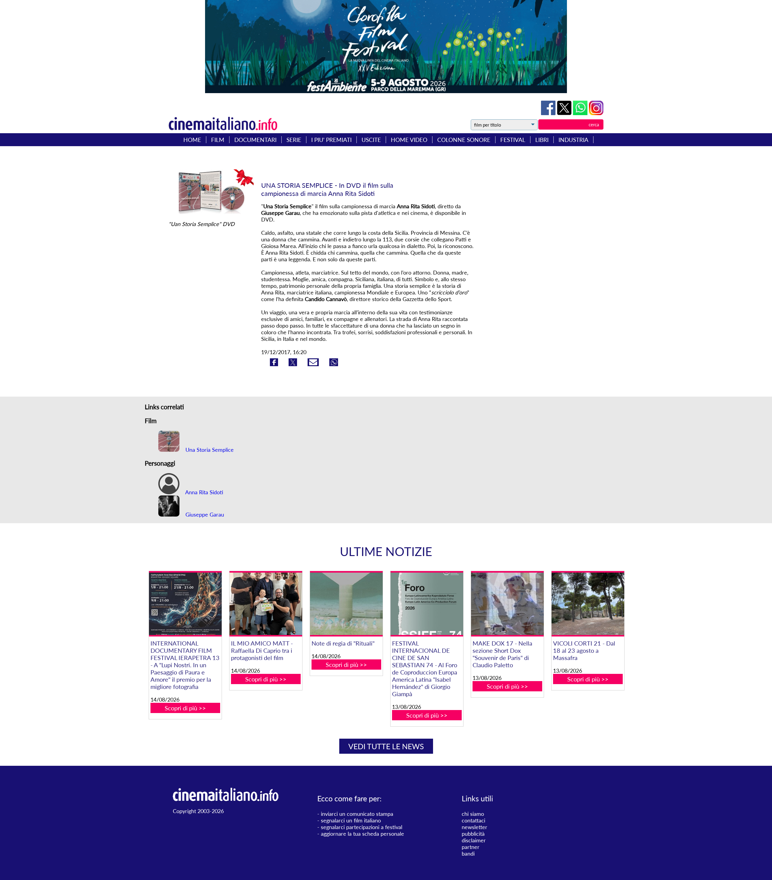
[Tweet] (565, 113)
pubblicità (473, 833)
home (192, 139)
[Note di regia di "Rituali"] (346, 603)
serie (293, 139)
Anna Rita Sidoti (203, 492)
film (217, 139)
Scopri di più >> (185, 708)
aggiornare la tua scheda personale (362, 833)
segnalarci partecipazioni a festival (361, 827)
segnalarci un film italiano (351, 820)
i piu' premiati (331, 139)
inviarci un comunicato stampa (357, 813)
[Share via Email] (314, 364)
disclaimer (474, 840)
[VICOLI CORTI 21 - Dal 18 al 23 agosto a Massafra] (588, 603)
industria (573, 139)
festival (512, 139)
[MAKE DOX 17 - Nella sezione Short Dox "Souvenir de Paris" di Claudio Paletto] (507, 603)
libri (542, 139)
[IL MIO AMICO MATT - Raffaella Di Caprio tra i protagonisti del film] (265, 603)
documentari (255, 139)
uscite (371, 139)
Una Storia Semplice (209, 449)
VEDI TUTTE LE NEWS (386, 746)
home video (409, 139)
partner (470, 847)
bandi (468, 853)
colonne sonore (463, 139)
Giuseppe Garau (204, 514)
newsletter (474, 827)
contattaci (473, 820)
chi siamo (473, 813)
